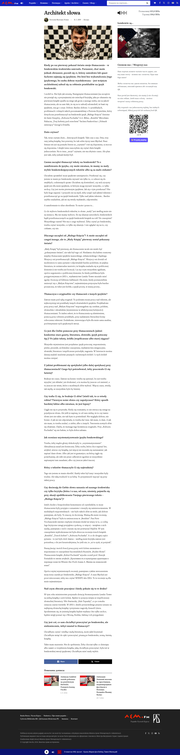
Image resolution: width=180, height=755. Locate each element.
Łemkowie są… (125, 23)
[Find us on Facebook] (159, 3)
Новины (44, 3)
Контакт (74, 719)
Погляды (56, 3)
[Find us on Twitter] (164, 3)
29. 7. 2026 (100, 698)
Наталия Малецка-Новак (59, 20)
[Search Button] (147, 3)
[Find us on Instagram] (168, 3)
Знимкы (64, 719)
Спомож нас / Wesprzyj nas (132, 65)
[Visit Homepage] (10, 3)
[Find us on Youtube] (173, 3)
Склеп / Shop (89, 3)
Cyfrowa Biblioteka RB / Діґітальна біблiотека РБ (39, 719)
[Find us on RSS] (177, 3)
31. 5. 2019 (77, 20)
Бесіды (86, 20)
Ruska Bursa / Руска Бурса (30, 716)
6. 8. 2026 (64, 693)
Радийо (32, 3)
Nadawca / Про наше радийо (55, 716)
